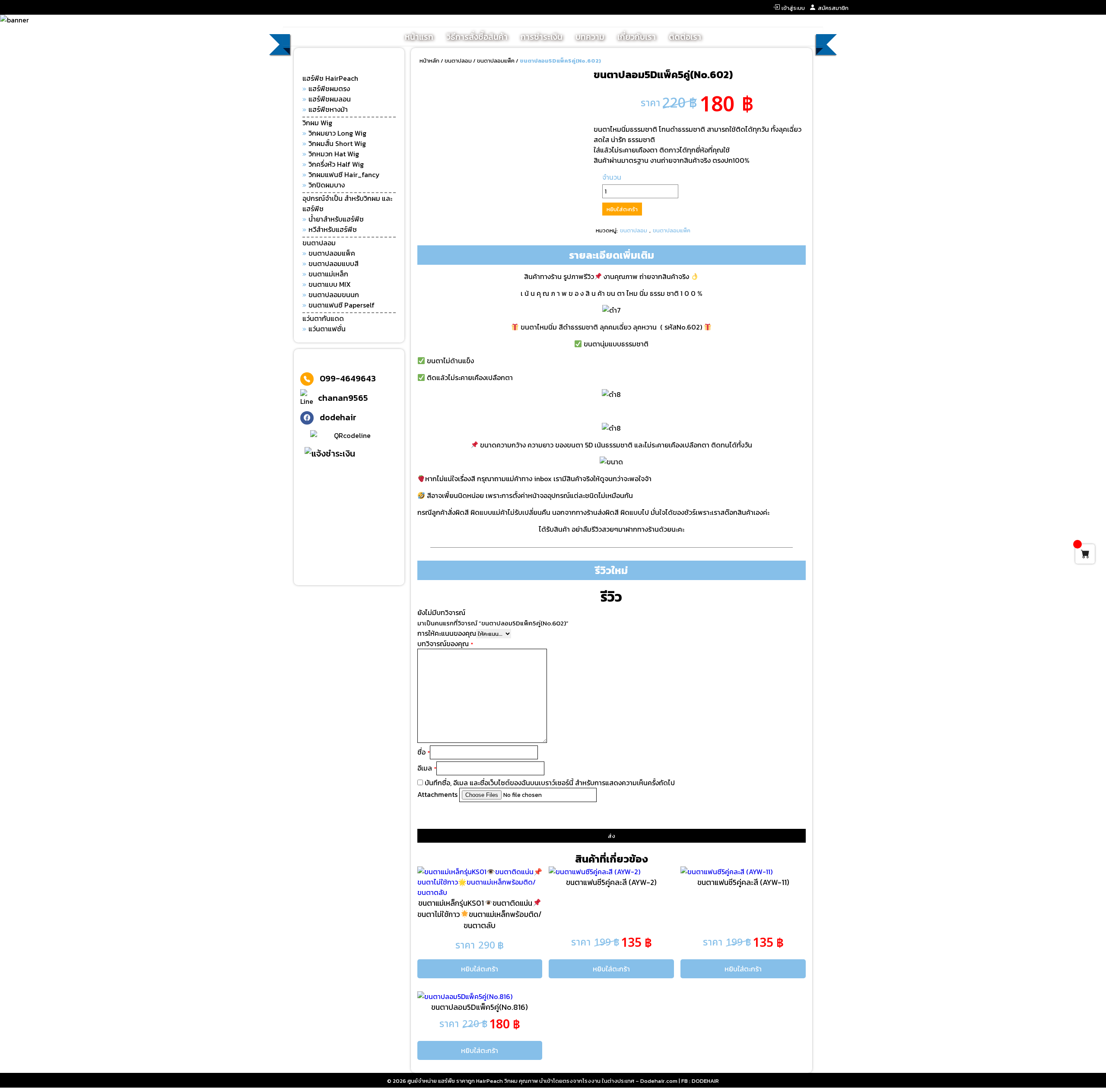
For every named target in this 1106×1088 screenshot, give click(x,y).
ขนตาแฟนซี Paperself (341, 305)
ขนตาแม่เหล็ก (328, 274)
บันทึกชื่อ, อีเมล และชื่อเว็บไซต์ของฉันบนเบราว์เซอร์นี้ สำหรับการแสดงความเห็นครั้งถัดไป (550, 782)
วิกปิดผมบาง (326, 185)
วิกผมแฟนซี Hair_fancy (344, 174)
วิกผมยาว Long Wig (337, 133)
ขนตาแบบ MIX (329, 284)
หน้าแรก (419, 37)
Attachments (438, 794)
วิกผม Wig (317, 122)
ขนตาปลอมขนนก (333, 294)
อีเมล (426, 768)
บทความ (589, 37)
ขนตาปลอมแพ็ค (331, 253)
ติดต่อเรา (685, 37)
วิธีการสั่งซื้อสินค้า (477, 37)
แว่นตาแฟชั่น (327, 329)
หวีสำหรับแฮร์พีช (332, 229)
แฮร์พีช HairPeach (330, 78)
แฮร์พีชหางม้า (328, 109)
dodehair (338, 417)
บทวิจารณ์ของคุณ (445, 643)
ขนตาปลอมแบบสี (333, 263)
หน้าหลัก (429, 61)
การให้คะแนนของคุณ (446, 633)
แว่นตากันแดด (323, 318)
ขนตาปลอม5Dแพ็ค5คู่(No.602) (560, 61)
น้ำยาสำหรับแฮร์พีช (336, 219)
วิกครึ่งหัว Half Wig (336, 164)
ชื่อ (423, 752)
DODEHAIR (705, 1081)
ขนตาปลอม (319, 243)
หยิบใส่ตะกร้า (622, 209)
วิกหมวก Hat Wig (333, 154)
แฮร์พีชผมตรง (329, 88)
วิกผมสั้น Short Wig (337, 143)
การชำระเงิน (542, 37)
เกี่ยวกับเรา (636, 37)
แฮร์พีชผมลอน (329, 99)
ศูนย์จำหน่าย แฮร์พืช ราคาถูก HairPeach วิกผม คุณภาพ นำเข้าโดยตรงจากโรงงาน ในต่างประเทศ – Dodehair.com (542, 1081)
